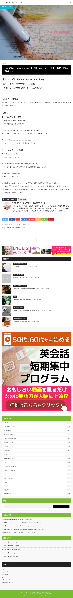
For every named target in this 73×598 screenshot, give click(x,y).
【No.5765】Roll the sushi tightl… (11, 542)
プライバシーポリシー (7, 579)
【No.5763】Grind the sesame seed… (12, 549)
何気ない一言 (37, 454)
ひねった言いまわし (18, 307)
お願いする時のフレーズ (37, 426)
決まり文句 (37, 485)
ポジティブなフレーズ (37, 446)
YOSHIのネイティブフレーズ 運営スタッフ (19, 224)
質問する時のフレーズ (37, 493)
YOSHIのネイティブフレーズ (12, 3)
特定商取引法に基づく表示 (8, 582)
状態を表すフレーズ (20, 227)
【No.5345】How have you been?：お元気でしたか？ (27, 299)
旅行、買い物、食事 (6, 6)
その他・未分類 (36, 430)
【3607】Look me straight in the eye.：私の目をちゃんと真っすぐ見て (18, 526)
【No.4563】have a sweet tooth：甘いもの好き (26, 321)
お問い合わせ (36, 422)
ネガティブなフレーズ (37, 442)
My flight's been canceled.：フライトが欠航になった (27, 277)
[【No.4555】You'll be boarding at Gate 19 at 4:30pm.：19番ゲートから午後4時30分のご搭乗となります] (53, 240)
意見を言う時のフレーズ (37, 470)
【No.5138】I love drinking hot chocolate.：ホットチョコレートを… (32, 288)
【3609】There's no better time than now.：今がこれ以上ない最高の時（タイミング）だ (22, 522)
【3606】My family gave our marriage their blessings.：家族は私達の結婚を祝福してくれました (24, 529)
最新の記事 (23, 199)
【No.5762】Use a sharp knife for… (11, 553)
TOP (3, 569)
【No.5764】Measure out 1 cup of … (11, 545)
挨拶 (15, 296)
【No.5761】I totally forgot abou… (11, 556)
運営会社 (4, 577)
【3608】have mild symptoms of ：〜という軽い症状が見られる (17, 519)
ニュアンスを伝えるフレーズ (37, 438)
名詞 (37, 462)
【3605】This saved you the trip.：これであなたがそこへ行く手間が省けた (19, 532)
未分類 (36, 482)
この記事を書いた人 (10, 199)
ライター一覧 (5, 572)
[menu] (70, 2)
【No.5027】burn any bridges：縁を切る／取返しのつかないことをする (32, 310)
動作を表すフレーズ (37, 458)
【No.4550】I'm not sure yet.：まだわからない (26, 266)
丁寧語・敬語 (36, 450)
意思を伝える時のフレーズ (20, 263)
